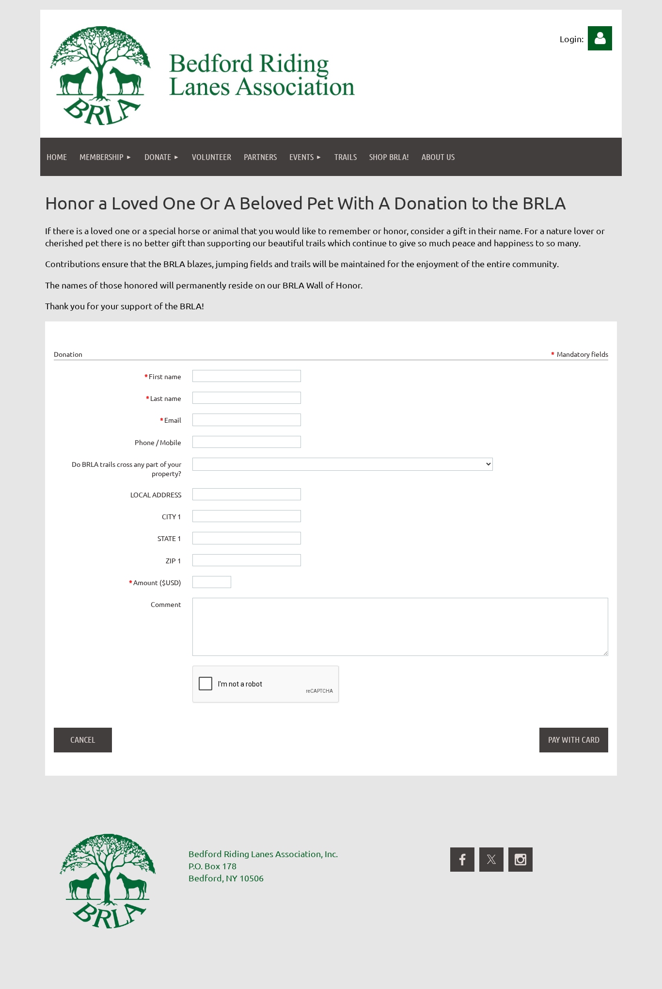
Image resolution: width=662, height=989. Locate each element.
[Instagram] (520, 859)
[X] (491, 859)
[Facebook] (462, 859)
